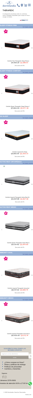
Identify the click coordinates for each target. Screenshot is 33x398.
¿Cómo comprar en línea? (14, 362)
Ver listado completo (28, 27)
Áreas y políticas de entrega (15, 364)
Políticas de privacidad (12, 367)
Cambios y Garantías (12, 369)
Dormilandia (11, 392)
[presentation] (1, 48)
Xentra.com (28, 394)
